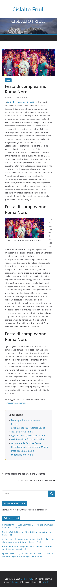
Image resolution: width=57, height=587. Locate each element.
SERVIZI (8, 80)
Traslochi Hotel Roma (22, 431)
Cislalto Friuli (28, 9)
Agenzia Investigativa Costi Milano (28, 435)
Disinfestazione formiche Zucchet (28, 439)
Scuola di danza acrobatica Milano (28, 427)
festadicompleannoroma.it (16, 403)
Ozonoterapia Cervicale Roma (26, 443)
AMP (25, 97)
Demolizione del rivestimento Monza (29, 447)
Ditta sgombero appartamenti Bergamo (25, 473)
